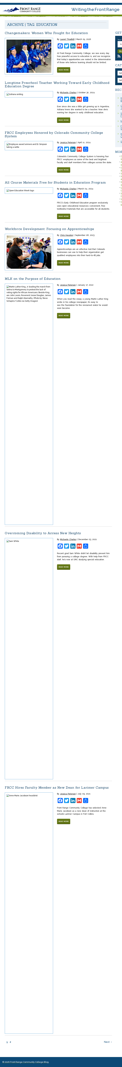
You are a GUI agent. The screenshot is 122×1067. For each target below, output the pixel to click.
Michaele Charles (68, 92)
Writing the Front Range (95, 9)
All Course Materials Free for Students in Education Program (55, 182)
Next (107, 1042)
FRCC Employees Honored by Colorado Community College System (54, 134)
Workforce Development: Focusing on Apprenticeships (50, 229)
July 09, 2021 (84, 794)
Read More (64, 70)
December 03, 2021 (87, 539)
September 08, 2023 (84, 235)
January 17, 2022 (85, 285)
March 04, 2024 (85, 189)
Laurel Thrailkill (67, 39)
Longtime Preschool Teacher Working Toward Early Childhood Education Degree (57, 84)
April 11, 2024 (84, 142)
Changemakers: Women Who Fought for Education (46, 33)
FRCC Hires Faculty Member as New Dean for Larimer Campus (57, 787)
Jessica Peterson (68, 142)
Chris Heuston (66, 235)
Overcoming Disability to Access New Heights (43, 533)
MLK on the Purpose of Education (33, 279)
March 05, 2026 (83, 39)
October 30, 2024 (86, 92)
